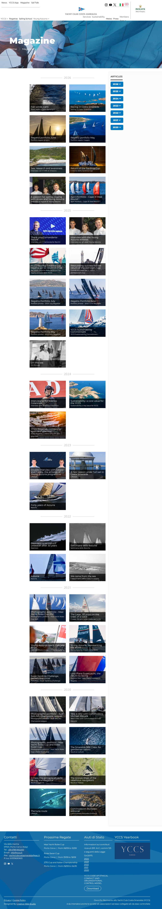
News (4, 2)
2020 (86, 870)
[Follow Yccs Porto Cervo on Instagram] (106, 5)
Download (93, 888)
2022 (86, 864)
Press (115, 18)
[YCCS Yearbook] (132, 850)
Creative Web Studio (26, 904)
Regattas (13, 18)
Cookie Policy (19, 900)
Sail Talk (35, 2)
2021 (86, 867)
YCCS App (14, 2)
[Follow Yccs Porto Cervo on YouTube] (110, 5)
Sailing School (25, 18)
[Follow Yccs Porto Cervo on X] (114, 5)
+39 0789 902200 (16, 850)
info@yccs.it (16, 852)
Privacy (7, 900)
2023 (86, 861)
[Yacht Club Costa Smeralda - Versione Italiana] (122, 5)
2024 (86, 859)
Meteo (109, 18)
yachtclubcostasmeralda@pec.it (24, 855)
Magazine (24, 2)
